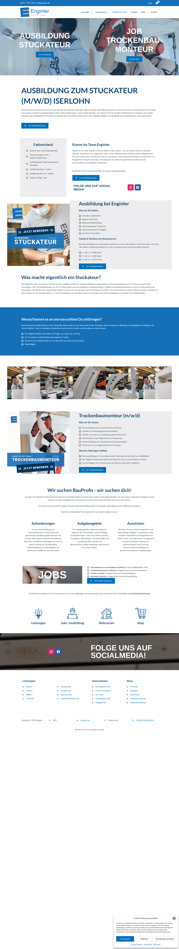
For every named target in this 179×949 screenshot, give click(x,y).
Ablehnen (144, 939)
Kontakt (154, 12)
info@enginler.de (43, 3)
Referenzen (106, 623)
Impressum (156, 944)
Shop (143, 12)
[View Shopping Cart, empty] (157, 3)
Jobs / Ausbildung (72, 623)
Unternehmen (100, 12)
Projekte (134, 12)
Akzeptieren (125, 939)
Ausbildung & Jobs (119, 12)
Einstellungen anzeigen (165, 939)
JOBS (52, 575)
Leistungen (85, 12)
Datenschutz (148, 944)
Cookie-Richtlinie (136, 944)
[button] (174, 918)
